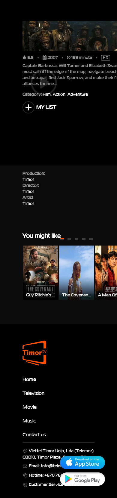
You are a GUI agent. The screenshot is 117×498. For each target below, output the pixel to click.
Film (47, 94)
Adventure (78, 94)
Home (29, 379)
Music (29, 420)
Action (59, 94)
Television (33, 392)
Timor (28, 203)
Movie (29, 406)
